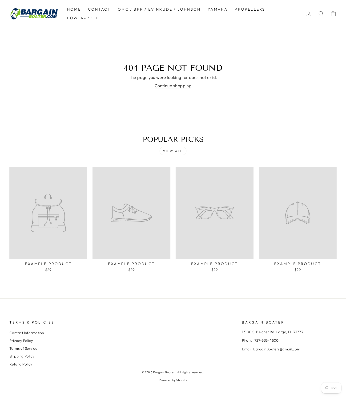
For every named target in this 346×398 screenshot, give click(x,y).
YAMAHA (218, 9)
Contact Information (26, 333)
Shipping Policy (22, 356)
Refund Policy (20, 364)
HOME (74, 9)
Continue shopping (173, 85)
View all (173, 151)
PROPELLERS (250, 9)
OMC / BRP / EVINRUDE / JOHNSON (159, 9)
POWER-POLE (83, 18)
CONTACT (99, 9)
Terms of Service (23, 348)
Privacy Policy (21, 340)
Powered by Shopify (173, 380)
